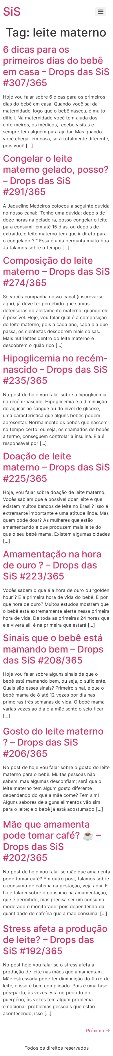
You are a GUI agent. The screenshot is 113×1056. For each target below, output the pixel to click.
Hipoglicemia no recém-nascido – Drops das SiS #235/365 (55, 369)
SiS (12, 11)
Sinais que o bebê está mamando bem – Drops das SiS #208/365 (53, 649)
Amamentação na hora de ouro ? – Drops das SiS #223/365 (52, 565)
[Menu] (100, 11)
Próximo (98, 1030)
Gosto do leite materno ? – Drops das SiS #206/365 (53, 742)
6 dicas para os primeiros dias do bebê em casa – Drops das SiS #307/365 (56, 66)
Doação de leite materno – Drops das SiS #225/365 (56, 467)
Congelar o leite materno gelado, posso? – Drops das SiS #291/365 (56, 175)
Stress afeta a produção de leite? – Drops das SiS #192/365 (55, 940)
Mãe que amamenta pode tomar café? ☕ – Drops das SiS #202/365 (52, 841)
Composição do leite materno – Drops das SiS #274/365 (56, 271)
